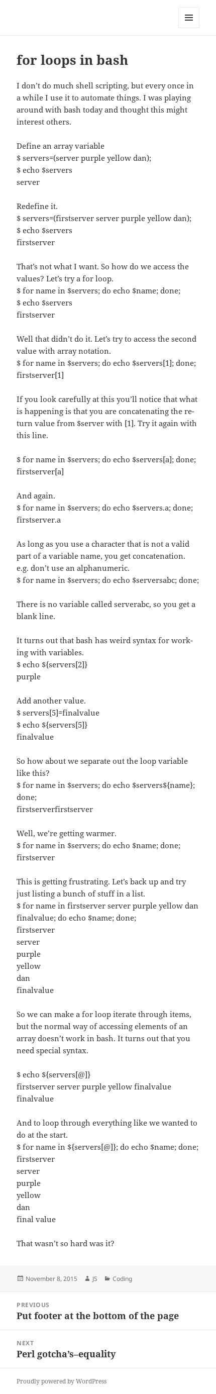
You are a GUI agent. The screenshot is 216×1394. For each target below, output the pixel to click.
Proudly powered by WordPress (61, 1381)
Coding (122, 1278)
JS (94, 1278)
